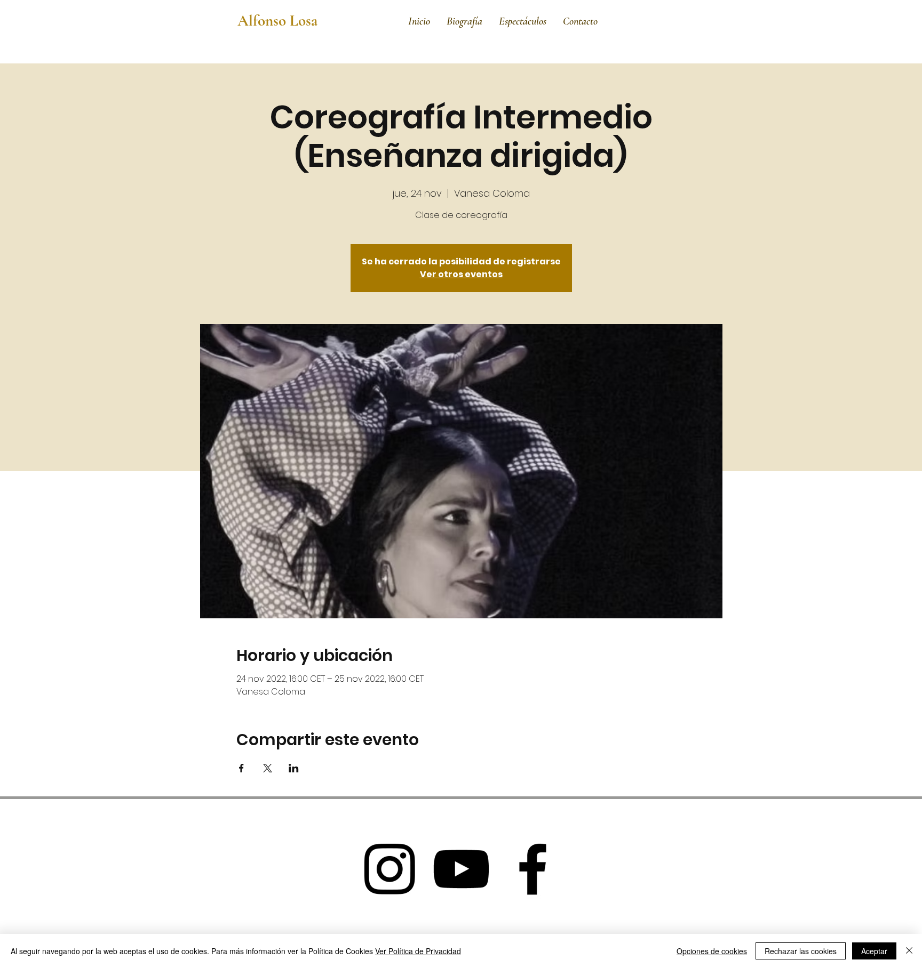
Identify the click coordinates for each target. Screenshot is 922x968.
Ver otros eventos (461, 274)
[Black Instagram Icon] (389, 869)
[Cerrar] (909, 950)
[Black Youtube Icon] (461, 869)
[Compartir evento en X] (268, 768)
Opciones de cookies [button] (712, 951)
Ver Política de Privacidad (418, 951)
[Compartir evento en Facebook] (241, 768)
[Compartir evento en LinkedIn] (294, 768)
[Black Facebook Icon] (532, 869)
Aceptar (874, 951)
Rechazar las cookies (801, 951)
